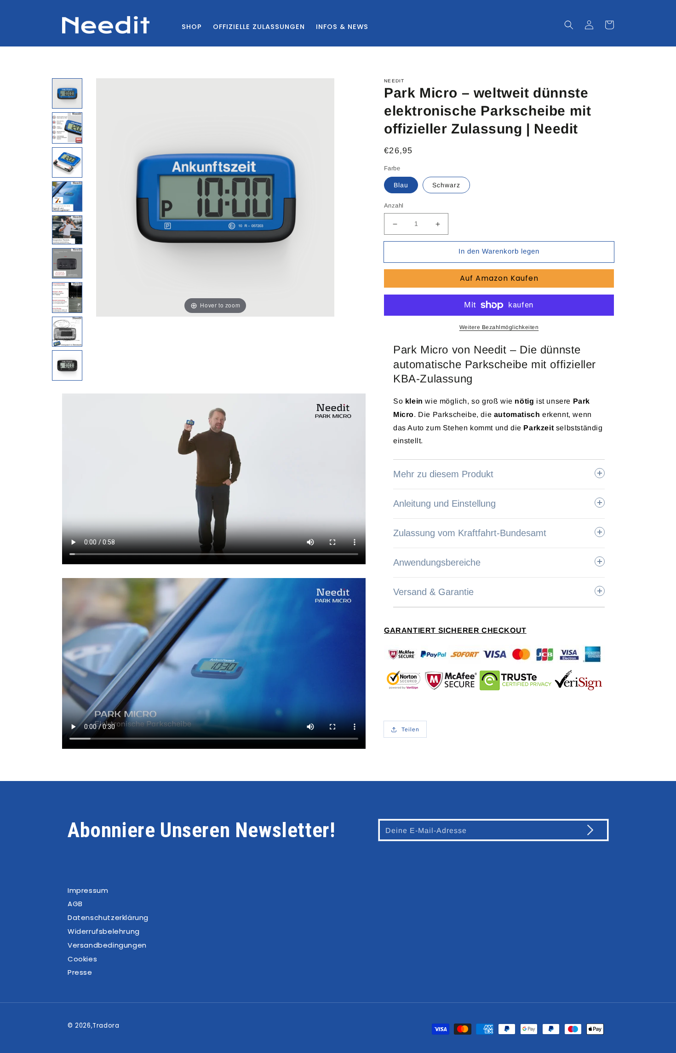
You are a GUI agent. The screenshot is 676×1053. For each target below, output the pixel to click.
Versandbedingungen (107, 945)
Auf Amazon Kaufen (499, 278)
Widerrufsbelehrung (104, 931)
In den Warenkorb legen (498, 251)
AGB (75, 903)
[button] (569, 25)
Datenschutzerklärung (108, 917)
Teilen (410, 729)
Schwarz (446, 185)
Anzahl (393, 205)
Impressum (88, 890)
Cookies (82, 959)
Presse (80, 972)
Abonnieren (580, 829)
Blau (401, 185)
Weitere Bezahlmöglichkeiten (499, 327)
